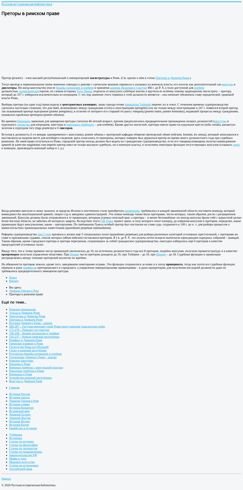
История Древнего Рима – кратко (30, 323)
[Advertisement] (115, 46)
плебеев (199, 87)
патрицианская (29, 91)
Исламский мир (19, 411)
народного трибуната (80, 124)
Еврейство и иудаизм (23, 428)
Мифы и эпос (18, 458)
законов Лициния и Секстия (128, 87)
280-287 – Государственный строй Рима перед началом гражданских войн (57, 326)
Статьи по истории (21, 441)
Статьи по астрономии (24, 465)
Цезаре (74, 254)
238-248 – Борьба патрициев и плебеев (34, 333)
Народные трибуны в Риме (26, 371)
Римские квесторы (21, 360)
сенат (236, 144)
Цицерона (23, 121)
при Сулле (44, 234)
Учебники (15, 434)
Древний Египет (20, 414)
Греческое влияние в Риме (26, 343)
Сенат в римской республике (28, 350)
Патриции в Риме (20, 374)
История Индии (19, 421)
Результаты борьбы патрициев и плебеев (35, 353)
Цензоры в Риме (19, 364)
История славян (19, 404)
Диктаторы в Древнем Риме (27, 316)
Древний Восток (20, 418)
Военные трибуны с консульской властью (36, 367)
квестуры (220, 121)
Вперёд (14, 281)
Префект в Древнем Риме (25, 340)
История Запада (19, 397)
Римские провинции (22, 309)
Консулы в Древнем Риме (25, 381)
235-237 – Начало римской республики (34, 336)
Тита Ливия (84, 91)
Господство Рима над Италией (29, 347)
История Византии (21, 407)
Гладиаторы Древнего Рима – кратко (33, 357)
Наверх (6, 478)
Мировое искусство (22, 462)
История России (19, 394)
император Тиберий (138, 104)
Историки (15, 438)
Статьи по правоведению (25, 451)
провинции (132, 210)
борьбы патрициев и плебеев (75, 87)
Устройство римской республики (30, 377)
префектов (30, 267)
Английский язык (20, 468)
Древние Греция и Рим (24, 401)
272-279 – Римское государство (29, 330)
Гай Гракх (106, 221)
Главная (14, 387)
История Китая (19, 424)
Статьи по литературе (23, 448)
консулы (227, 84)
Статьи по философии (23, 445)
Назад (13, 277)
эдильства (23, 124)
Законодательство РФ (23, 455)
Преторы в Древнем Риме (172, 78)
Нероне (161, 254)
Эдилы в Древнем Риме (24, 312)
